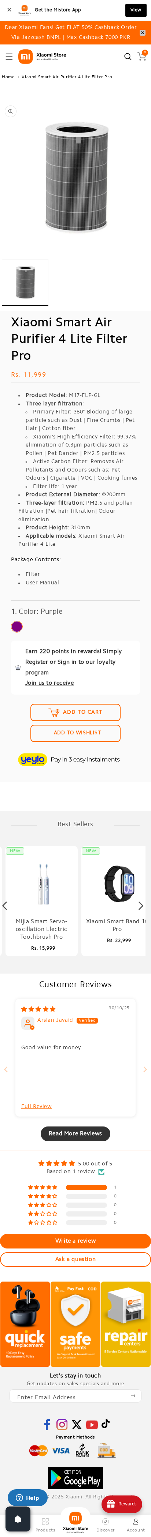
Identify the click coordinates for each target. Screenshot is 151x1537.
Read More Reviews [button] (75, 1134)
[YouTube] (92, 1429)
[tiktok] (106, 1427)
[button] (9, 57)
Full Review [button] (36, 1107)
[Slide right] (141, 905)
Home (8, 77)
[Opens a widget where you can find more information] (27, 1498)
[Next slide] (145, 1069)
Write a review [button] (75, 1241)
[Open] (17, 1518)
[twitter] (76, 1429)
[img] (38, 1010)
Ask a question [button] (75, 1259)
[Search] (128, 56)
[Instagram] (62, 1429)
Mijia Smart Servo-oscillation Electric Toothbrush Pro (41, 929)
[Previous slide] (6, 1069)
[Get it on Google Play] (75, 1478)
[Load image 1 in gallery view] (25, 282)
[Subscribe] (133, 1395)
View (135, 10)
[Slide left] (4, 905)
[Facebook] (47, 1429)
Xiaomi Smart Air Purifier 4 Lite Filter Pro (67, 77)
